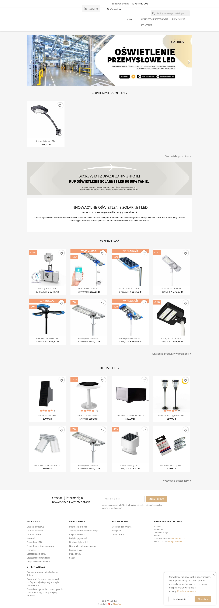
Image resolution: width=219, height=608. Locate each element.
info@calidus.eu (175, 542)
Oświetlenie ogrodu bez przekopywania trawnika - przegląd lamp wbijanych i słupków (45, 592)
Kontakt (146, 25)
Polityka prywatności (78, 538)
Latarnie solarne (34, 535)
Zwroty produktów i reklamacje (83, 531)
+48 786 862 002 (139, 4)
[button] (39, 60)
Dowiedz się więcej (187, 591)
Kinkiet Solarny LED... (47, 416)
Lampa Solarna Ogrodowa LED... (171, 416)
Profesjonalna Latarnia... (89, 289)
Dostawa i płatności (78, 542)
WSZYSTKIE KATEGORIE (154, 19)
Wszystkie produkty (178, 156)
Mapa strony (75, 554)
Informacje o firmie (78, 527)
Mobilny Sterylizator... (47, 289)
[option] (109, 60)
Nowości (31, 538)
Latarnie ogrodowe (35, 527)
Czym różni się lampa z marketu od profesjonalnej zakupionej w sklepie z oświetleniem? (43, 582)
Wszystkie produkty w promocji (172, 354)
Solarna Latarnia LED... (46, 141)
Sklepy (72, 558)
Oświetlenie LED (34, 542)
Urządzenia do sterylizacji (38, 558)
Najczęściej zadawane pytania (82, 546)
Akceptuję (203, 599)
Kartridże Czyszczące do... (171, 466)
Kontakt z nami (76, 550)
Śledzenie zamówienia (122, 527)
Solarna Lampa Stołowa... (88, 416)
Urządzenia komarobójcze (38, 562)
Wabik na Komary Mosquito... (47, 466)
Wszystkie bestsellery (177, 481)
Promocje (178, 19)
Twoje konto (120, 521)
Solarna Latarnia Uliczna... (130, 289)
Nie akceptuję (179, 599)
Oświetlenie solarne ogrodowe (40, 546)
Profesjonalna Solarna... (171, 289)
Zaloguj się (116, 531)
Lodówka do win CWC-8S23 (130, 416)
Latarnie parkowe (35, 531)
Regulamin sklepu (77, 535)
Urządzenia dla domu (36, 554)
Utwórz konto (118, 535)
